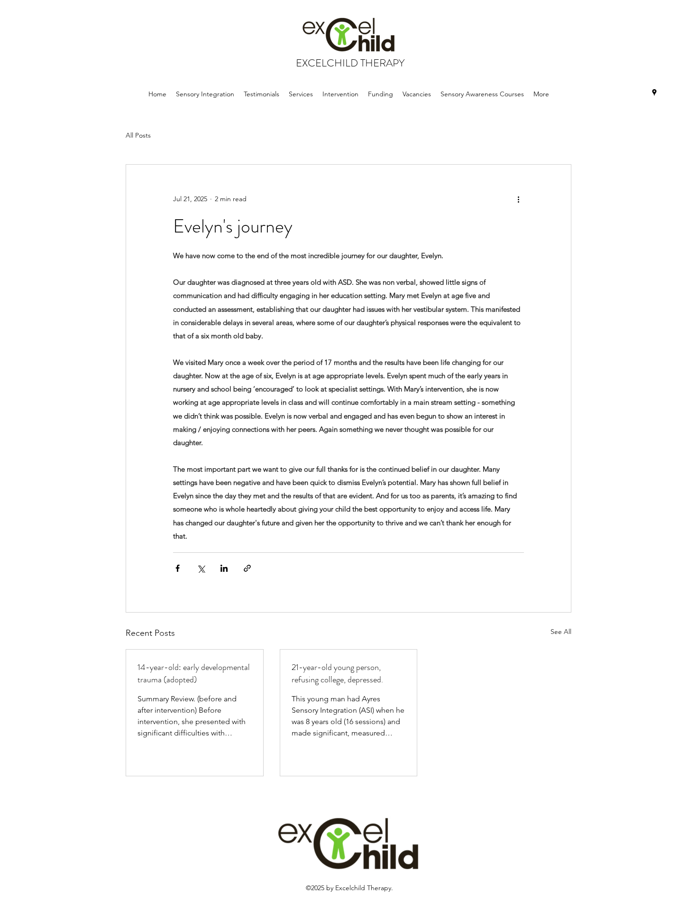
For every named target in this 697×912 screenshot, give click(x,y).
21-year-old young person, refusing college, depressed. (337, 673)
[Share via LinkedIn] (224, 568)
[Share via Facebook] (177, 568)
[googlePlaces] (654, 92)
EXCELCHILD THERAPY (350, 63)
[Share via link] (247, 568)
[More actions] (518, 199)
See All (560, 631)
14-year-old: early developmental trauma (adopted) (194, 673)
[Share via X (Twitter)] (200, 568)
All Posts (138, 135)
